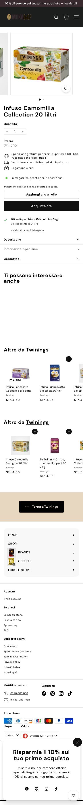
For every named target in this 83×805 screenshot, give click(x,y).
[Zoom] (66, 88)
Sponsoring (10, 625)
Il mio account (12, 598)
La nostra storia (13, 614)
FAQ (6, 630)
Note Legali (10, 672)
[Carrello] (66, 17)
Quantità (10, 124)
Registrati (33, 772)
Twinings (37, 349)
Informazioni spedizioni (21, 249)
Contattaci (12, 259)
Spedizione (28, 186)
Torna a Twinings (44, 507)
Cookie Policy (12, 667)
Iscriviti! (70, 3)
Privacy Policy (12, 661)
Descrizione (12, 239)
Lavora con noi (12, 620)
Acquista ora (41, 206)
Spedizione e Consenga (17, 651)
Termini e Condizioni (16, 656)
